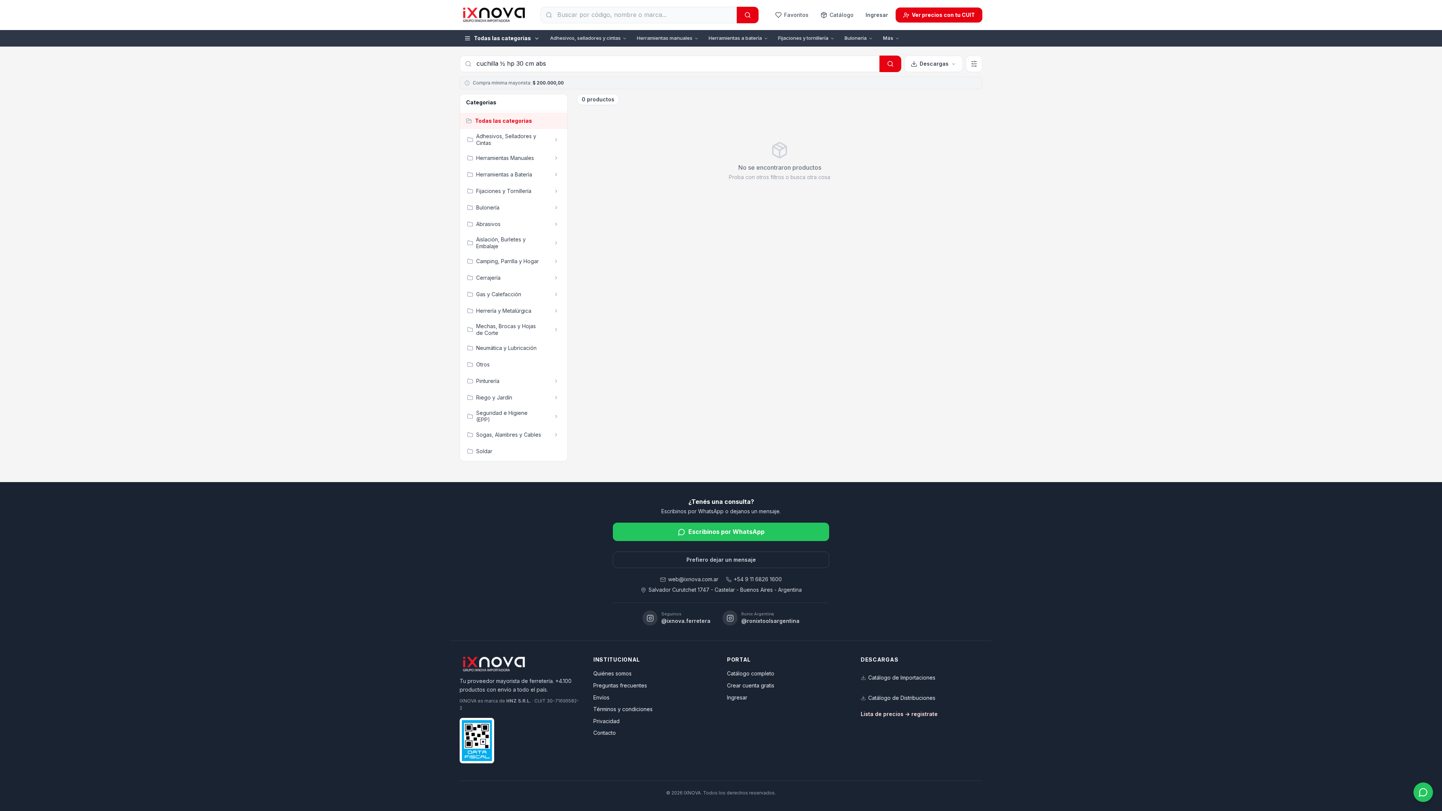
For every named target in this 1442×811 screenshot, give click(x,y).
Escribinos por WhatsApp (726, 531)
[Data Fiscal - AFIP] (477, 740)
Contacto (604, 733)
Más (888, 38)
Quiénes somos (612, 673)
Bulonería (856, 38)
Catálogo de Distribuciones (901, 698)
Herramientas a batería (735, 38)
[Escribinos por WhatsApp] (1423, 792)
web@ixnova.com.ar (693, 579)
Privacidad (606, 721)
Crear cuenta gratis (750, 685)
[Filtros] (974, 64)
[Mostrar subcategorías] (556, 139)
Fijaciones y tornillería (803, 38)
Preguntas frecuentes (620, 685)
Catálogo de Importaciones (901, 677)
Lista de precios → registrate (899, 714)
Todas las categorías (502, 38)
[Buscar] (748, 15)
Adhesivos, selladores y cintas (585, 38)
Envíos (601, 697)
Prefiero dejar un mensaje (721, 559)
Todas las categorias (503, 121)
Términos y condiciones (623, 709)
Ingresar (877, 15)
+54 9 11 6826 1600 (758, 579)
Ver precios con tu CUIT (943, 15)
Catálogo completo (750, 673)
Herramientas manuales (664, 38)
